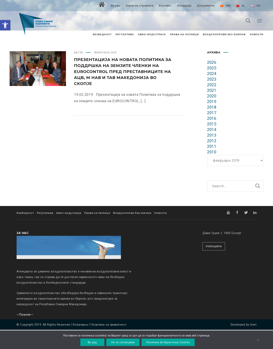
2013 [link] (211, 135)
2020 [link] (211, 96)
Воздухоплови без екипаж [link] (132, 212)
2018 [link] (211, 107)
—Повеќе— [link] (25, 314)
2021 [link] (211, 90)
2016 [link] (211, 118)
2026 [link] (211, 62)
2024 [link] (211, 73)
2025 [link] (211, 68)
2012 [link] (211, 140)
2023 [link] (211, 79)
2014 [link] (211, 129)
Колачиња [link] (80, 324)
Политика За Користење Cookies (168, 342)
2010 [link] (211, 152)
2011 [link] (211, 146)
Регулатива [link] (45, 212)
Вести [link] (78, 52)
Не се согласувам (123, 342)
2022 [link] (211, 84)
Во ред (92, 342)
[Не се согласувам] (258, 340)
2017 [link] (211, 112)
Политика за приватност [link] (109, 324)
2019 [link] (211, 101)
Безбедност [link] (25, 212)
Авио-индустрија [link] (68, 212)
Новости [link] (160, 212)
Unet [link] (253, 324)
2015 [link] (211, 124)
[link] (5, 25)
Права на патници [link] (97, 212)
